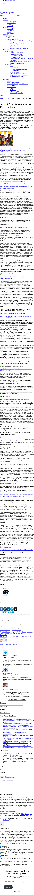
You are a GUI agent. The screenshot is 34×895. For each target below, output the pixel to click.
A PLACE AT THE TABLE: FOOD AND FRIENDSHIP (15, 636)
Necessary (4, 846)
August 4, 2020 (13, 674)
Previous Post (3, 635)
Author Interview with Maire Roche (12, 741)
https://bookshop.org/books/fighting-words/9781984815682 (15, 227)
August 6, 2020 (14, 657)
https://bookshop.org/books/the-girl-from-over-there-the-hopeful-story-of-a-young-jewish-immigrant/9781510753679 (17, 495)
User (1, 769)
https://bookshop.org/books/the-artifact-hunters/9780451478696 (16, 550)
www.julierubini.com (5, 630)
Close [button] (10, 820)
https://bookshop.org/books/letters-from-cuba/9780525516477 (16, 399)
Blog (23, 814)
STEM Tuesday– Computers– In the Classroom (15, 743)
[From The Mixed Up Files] (2, 95)
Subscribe (8, 887)
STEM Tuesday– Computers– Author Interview (15, 729)
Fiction (7, 633)
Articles (7, 98)
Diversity (2, 633)
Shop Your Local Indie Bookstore (8, 811)
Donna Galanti (7, 688)
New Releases (13, 633)
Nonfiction (20, 633)
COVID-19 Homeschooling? (7, 0)
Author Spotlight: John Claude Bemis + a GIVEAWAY (17, 754)
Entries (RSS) (29, 814)
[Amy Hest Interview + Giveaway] (3, 641)
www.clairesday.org (16, 630)
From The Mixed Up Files (7, 12)
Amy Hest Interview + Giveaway (8, 644)
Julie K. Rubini (7, 612)
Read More (6, 820)
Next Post (3, 643)
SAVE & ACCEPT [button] (5, 866)
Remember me (10, 777)
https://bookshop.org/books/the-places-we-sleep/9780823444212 (17, 440)
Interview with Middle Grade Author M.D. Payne (16, 735)
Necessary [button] (2, 844)
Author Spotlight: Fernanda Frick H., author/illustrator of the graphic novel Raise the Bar (18, 724)
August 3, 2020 (13, 689)
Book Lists (29, 632)
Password (2, 772)
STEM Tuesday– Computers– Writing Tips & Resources (18, 738)
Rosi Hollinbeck (7, 673)
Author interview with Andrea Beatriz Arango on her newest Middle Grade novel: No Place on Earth (17, 719)
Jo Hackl (16, 755)
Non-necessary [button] (4, 855)
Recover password (8, 780)
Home (1, 98)
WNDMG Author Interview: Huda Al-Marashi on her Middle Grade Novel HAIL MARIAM (17, 746)
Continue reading (17, 891)
